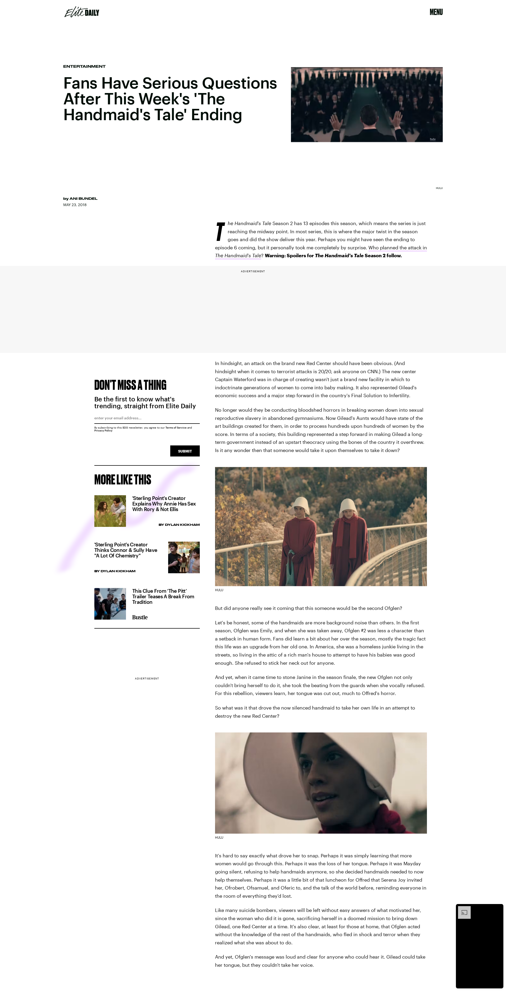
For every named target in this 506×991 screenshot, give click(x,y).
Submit (185, 451)
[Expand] (462, 909)
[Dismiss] (497, 909)
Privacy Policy (103, 430)
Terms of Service (176, 427)
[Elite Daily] (81, 11)
